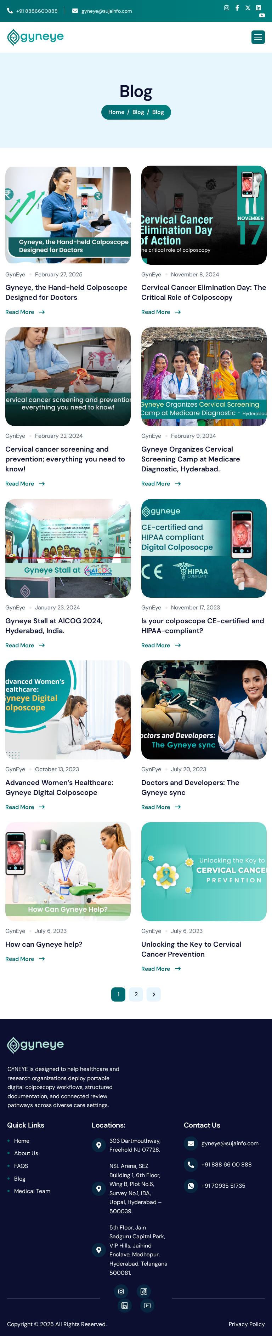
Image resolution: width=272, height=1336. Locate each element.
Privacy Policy (247, 1324)
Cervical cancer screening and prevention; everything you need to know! (65, 459)
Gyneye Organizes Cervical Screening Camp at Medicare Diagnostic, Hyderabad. (190, 459)
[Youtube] (262, 15)
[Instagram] (227, 8)
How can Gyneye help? (44, 944)
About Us (26, 1153)
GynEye (15, 274)
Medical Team (32, 1191)
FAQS (21, 1166)
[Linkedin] (258, 8)
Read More (19, 312)
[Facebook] (237, 8)
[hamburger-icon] (258, 37)
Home (21, 1141)
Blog (20, 1178)
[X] (248, 8)
